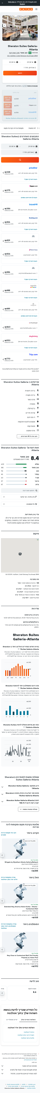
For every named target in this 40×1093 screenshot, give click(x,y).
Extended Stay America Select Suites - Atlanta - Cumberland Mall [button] (21, 908)
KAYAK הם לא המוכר (29, 1066)
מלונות (23, 1084)
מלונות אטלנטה (31, 1088)
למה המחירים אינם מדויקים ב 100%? (23, 1074)
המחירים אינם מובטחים (30, 1060)
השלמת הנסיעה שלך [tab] (28, 1020)
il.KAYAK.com (31, 1084)
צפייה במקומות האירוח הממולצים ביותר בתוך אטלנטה (8, 926)
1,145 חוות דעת (14, 53)
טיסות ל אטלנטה (29, 1032)
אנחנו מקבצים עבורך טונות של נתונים (23, 1070)
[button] (2, 3)
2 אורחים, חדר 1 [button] (30, 68)
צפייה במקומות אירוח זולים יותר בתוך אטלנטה (9, 878)
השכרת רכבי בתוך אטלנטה (26, 1035)
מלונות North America (13, 1084)
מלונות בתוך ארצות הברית (28, 1086)
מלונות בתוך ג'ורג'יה (13, 1086)
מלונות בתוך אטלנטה (27, 1038)
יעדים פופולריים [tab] (12, 1020)
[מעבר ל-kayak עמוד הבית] (26, 9)
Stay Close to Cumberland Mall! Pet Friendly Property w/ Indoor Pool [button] (22, 956)
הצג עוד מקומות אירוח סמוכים (8, 834)
